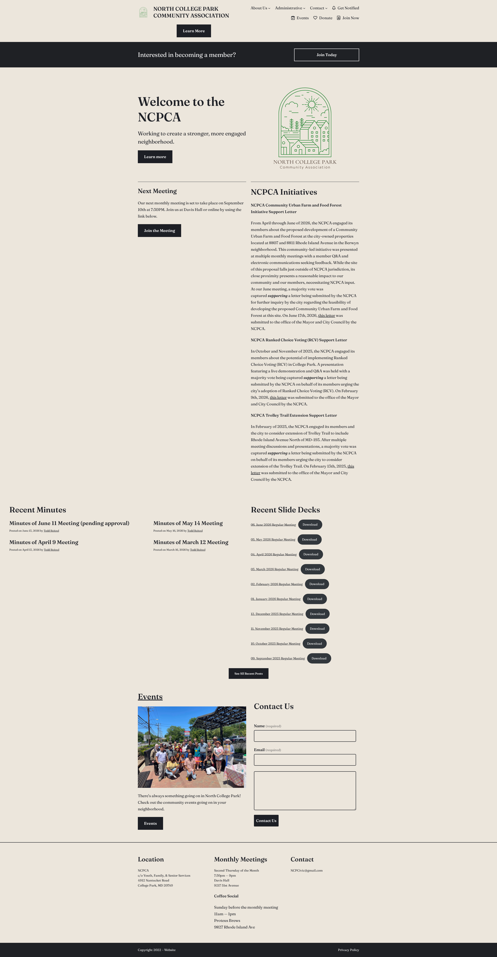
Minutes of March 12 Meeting (190, 542)
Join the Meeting (159, 230)
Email (267, 749)
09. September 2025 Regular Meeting (278, 658)
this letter (326, 315)
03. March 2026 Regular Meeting (274, 569)
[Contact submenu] (326, 8)
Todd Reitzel (51, 530)
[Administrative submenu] (304, 8)
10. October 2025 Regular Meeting (275, 643)
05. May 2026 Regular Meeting (273, 539)
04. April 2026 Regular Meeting (274, 554)
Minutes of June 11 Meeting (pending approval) (69, 523)
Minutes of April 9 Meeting (43, 542)
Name (267, 725)
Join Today (327, 54)
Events (150, 696)
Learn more (155, 156)
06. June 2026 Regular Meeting (273, 524)
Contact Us (266, 820)
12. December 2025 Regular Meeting (277, 614)
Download (310, 524)
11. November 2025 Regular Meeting (277, 628)
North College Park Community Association (191, 12)
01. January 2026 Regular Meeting (276, 599)
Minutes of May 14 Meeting (188, 523)
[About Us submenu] (269, 8)
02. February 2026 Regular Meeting (277, 584)
